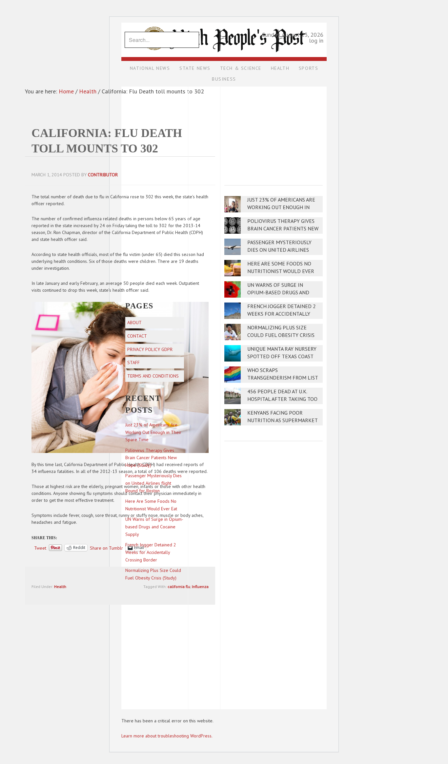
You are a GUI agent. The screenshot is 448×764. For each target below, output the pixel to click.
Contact (137, 336)
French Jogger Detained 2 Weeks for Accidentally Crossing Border (281, 314)
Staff (133, 362)
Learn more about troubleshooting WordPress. (167, 736)
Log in (316, 40)
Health (60, 586)
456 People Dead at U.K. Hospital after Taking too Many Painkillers (282, 399)
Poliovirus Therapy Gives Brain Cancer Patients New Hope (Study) (282, 229)
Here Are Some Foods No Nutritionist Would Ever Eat (280, 271)
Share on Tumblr (106, 547)
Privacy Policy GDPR (150, 349)
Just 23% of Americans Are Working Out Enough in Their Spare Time (281, 207)
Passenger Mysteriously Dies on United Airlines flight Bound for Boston (281, 250)
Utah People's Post (224, 22)
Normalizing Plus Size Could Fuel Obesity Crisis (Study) (281, 335)
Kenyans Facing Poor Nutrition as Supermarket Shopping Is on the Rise (282, 420)
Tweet (40, 547)
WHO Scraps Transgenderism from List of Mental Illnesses (282, 378)
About (134, 322)
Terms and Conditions (153, 376)
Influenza (200, 586)
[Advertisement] (273, 131)
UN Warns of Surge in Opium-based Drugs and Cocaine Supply (278, 293)
